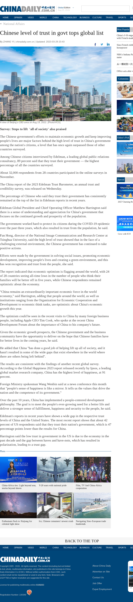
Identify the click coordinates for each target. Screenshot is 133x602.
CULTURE (97, 17)
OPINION (18, 17)
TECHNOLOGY (70, 17)
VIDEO (31, 17)
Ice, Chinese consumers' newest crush (56, 521)
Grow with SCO (124, 234)
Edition (64, 8)
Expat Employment (102, 589)
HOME (6, 17)
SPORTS (122, 17)
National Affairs (14, 24)
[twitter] (108, 45)
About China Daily (101, 565)
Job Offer (97, 583)
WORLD (43, 17)
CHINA (56, 17)
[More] (95, 46)
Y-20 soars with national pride (52, 485)
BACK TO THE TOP (82, 541)
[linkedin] (102, 45)
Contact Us (98, 577)
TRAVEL (109, 17)
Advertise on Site (101, 571)
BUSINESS (85, 17)
